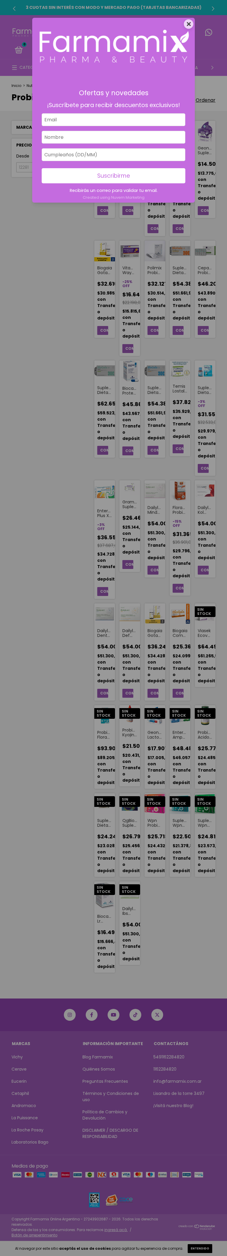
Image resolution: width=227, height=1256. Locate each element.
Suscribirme (113, 176)
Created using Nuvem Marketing (114, 197)
